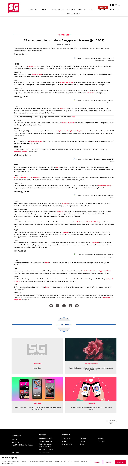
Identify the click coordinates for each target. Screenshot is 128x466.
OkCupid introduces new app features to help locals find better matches (91, 408)
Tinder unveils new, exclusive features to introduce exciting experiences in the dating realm (37, 408)
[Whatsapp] (64, 305)
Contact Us (37, 368)
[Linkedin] (77, 305)
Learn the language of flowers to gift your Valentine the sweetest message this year (91, 369)
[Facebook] (113, 5)
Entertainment (57, 9)
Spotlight (114, 9)
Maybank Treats (73, 14)
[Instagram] (116, 5)
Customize (97, 462)
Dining (44, 9)
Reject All (108, 462)
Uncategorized (64, 35)
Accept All (120, 462)
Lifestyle (71, 9)
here (73, 117)
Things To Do (32, 9)
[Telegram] (70, 305)
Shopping (82, 9)
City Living (87, 363)
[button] (103, 7)
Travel (92, 9)
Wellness (103, 9)
